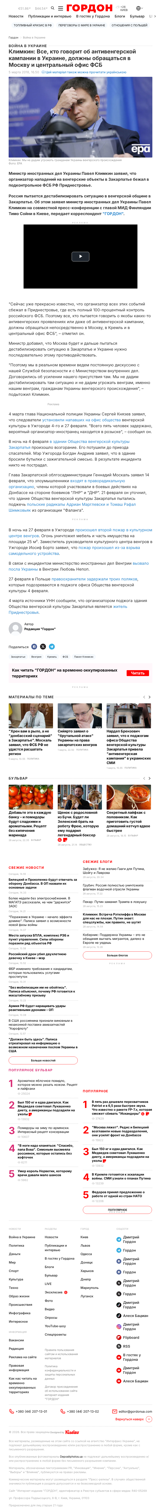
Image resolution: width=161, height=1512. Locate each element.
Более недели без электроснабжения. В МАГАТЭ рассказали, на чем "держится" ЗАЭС (40, 902)
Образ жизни (19, 1296)
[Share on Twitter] (43, 647)
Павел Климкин (83, 656)
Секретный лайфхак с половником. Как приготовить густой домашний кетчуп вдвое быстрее (128, 821)
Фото (49, 1301)
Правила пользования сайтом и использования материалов (61, 1354)
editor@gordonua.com (135, 1411)
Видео (50, 1309)
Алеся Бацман (135, 1316)
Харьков (87, 1271)
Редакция (16, 1349)
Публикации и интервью (49, 16)
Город (84, 1228)
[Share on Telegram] (52, 647)
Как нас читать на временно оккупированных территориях (23, 1385)
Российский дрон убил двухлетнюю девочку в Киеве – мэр (37, 956)
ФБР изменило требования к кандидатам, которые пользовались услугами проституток (41, 973)
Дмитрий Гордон (131, 1239)
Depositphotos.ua (71, 1456)
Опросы (51, 1318)
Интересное (18, 1321)
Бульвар (137, 16)
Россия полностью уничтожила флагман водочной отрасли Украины (113, 887)
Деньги (14, 1254)
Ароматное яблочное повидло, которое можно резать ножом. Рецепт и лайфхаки (47, 1084)
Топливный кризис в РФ (33, 25)
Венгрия (36, 656)
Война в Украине (34, 37)
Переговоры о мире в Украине (82, 25)
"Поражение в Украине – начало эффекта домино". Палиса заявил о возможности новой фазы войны (40, 921)
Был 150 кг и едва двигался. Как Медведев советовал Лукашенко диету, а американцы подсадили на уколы (120, 1155)
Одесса (86, 1254)
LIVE (48, 1284)
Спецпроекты (55, 1334)
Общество (85, 844)
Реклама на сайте (23, 1357)
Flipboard (131, 1337)
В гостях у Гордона (93, 16)
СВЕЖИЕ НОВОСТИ (26, 868)
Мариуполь (89, 1288)
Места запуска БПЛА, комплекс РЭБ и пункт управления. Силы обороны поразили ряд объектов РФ (39, 939)
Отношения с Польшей (129, 25)
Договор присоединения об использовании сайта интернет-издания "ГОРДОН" (61, 1393)
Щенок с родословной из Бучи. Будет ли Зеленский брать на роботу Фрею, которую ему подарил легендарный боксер (78, 823)
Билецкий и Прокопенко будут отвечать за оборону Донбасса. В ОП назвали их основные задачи (43, 883)
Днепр (85, 1279)
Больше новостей (43, 1060)
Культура (16, 1279)
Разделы (51, 1228)
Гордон (13, 37)
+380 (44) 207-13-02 (83, 1411)
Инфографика (19, 1313)
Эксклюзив (53, 1292)
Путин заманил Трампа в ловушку (115, 902)
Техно (13, 1288)
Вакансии (16, 1340)
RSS (126, 1346)
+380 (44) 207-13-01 (31, 1411)
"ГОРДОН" (112, 213)
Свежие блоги (97, 862)
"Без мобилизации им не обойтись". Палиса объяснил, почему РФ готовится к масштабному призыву (42, 991)
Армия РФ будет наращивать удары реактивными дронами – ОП (37, 1008)
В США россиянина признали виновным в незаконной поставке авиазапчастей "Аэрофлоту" (40, 1024)
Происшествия (20, 1305)
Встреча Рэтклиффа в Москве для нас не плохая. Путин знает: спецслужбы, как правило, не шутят (114, 918)
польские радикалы (46, 504)
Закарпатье (18, 656)
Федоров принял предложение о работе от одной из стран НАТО (118, 1194)
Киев (84, 1237)
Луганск (86, 1296)
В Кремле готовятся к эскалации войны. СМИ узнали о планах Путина (121, 1176)
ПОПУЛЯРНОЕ (95, 1091)
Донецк (86, 1262)
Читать (138, 673)
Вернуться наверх (129, 1419)
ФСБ (65, 656)
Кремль (52, 656)
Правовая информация (19, 1368)
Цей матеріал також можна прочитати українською (86, 72)
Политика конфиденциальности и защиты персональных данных (60, 1372)
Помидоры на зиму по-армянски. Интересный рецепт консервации (44, 1130)
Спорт (14, 1271)
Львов (85, 1245)
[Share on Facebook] (34, 647)
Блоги (120, 16)
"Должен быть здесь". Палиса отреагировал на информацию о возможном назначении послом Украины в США (43, 1045)
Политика (33, 759)
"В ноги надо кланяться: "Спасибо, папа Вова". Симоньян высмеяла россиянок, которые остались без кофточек (45, 1151)
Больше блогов (117, 955)
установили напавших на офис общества (81, 420)
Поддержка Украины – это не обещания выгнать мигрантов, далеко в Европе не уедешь (114, 939)
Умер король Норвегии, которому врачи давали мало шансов (45, 1173)
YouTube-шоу (55, 1326)
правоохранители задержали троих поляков (94, 579)
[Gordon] (89, 8)
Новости (16, 16)
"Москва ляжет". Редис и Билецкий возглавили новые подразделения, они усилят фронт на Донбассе (120, 1131)
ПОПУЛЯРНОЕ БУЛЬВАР (31, 1070)
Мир (12, 1262)
